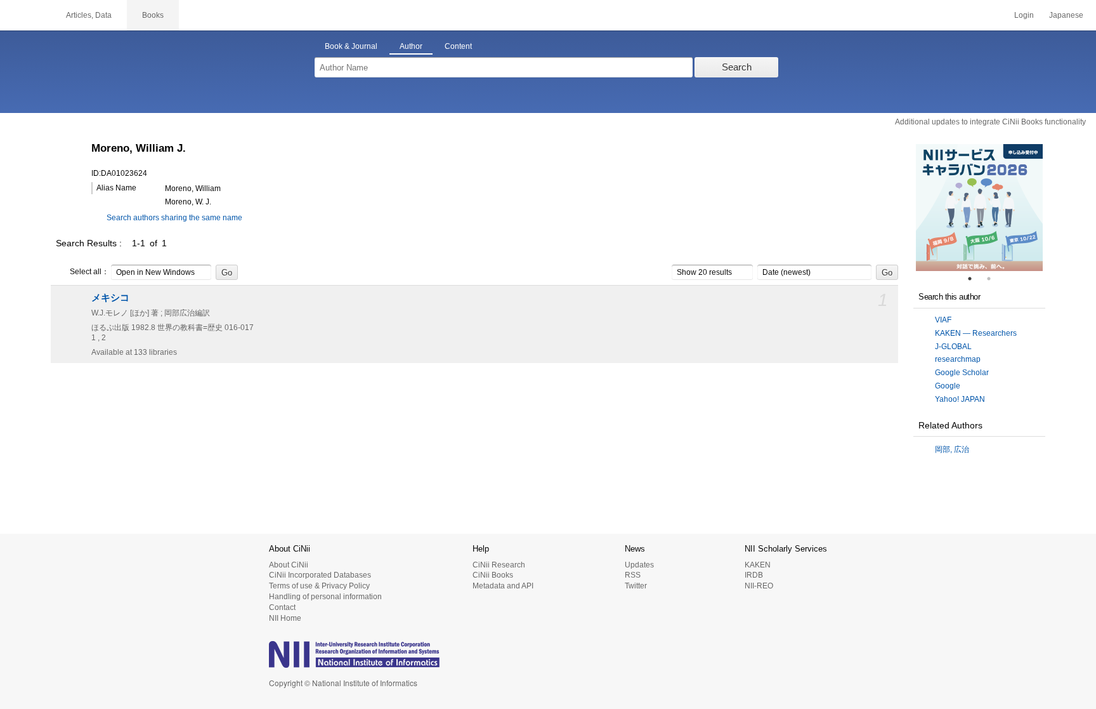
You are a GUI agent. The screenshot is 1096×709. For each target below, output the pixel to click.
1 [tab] (975, 278)
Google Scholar (962, 372)
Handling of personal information (325, 596)
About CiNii (288, 564)
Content (458, 46)
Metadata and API (503, 585)
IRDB (754, 575)
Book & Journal (351, 46)
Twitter (636, 585)
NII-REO (759, 585)
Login (1024, 15)
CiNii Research (499, 564)
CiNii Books (493, 575)
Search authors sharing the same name (174, 217)
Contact (282, 607)
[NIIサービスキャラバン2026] (979, 207)
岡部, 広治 (952, 449)
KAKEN (758, 564)
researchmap (958, 359)
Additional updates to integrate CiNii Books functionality (990, 121)
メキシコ (110, 298)
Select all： (89, 271)
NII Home (285, 618)
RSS (633, 575)
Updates (639, 564)
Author (411, 46)
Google (947, 385)
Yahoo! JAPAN (960, 399)
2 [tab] (994, 278)
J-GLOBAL (953, 346)
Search (737, 67)
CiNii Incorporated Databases (320, 575)
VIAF (943, 319)
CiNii (25, 15)
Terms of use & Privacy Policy (319, 585)
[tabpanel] (979, 207)
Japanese (1066, 15)
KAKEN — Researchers (976, 333)
